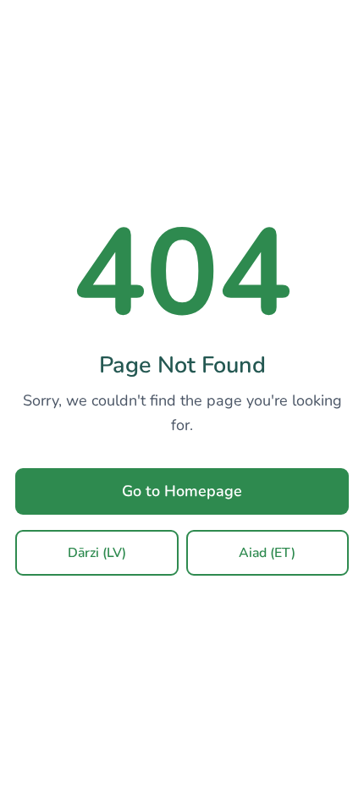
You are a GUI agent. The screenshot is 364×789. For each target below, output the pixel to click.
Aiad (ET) (267, 552)
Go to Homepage (182, 491)
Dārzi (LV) (97, 552)
